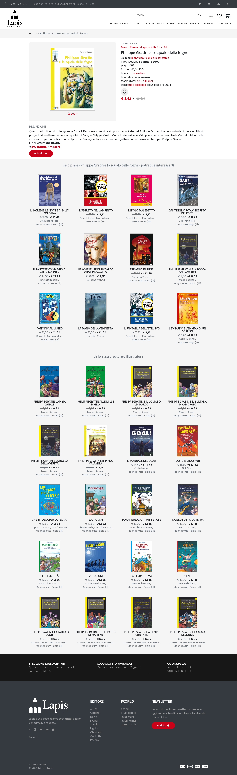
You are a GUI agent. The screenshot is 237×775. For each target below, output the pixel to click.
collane (148, 23)
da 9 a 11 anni (144, 81)
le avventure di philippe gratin (150, 58)
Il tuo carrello (128, 713)
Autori (93, 709)
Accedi (125, 709)
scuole (183, 23)
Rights (94, 728)
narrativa (139, 73)
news (160, 23)
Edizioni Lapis (45, 768)
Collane (94, 713)
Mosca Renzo (129, 47)
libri (123, 23)
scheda (39, 153)
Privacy (33, 737)
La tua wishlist (129, 724)
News (93, 716)
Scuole (94, 724)
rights (194, 23)
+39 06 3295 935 (17, 3)
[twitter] (209, 3)
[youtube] (228, 3)
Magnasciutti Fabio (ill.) (154, 47)
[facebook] (192, 3)
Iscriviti (161, 725)
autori (135, 23)
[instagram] (200, 3)
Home (114, 23)
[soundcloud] (219, 3)
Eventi (94, 720)
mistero (53, 147)
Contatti (95, 736)
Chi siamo (96, 732)
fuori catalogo (137, 85)
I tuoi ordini (127, 716)
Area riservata (37, 764)
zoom (74, 114)
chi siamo (208, 23)
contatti (224, 23)
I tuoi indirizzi (128, 720)
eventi (170, 23)
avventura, (38, 147)
